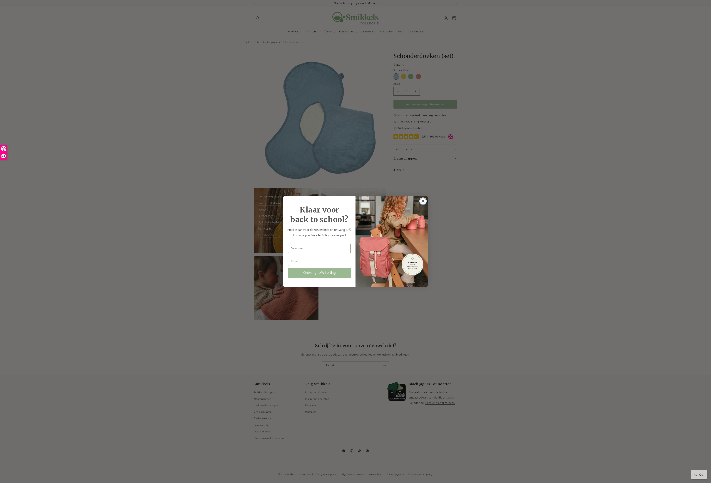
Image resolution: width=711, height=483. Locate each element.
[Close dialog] (423, 201)
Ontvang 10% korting (319, 273)
